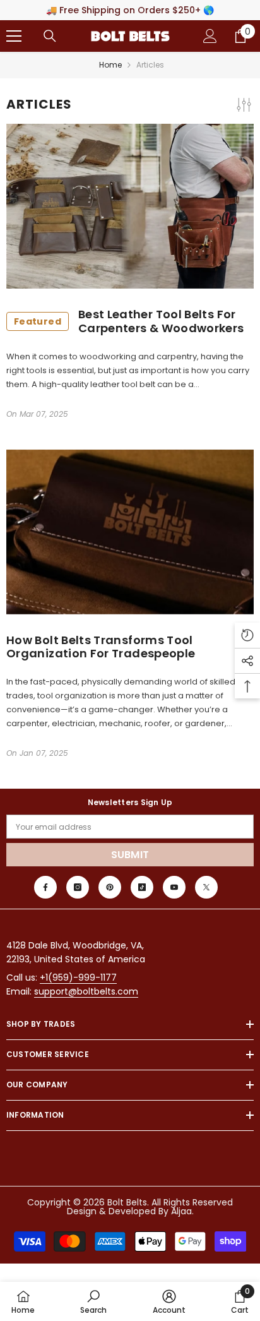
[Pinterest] (109, 887)
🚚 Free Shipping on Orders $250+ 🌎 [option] (130, 10)
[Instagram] (77, 887)
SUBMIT (130, 854)
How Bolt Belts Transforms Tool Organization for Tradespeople (100, 646)
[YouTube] (174, 887)
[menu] (13, 36)
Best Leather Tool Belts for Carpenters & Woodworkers (129, 321)
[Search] (49, 36)
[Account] (210, 36)
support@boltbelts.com (86, 991)
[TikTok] (142, 887)
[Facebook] (45, 887)
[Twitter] (206, 887)
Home (110, 64)
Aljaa (181, 1211)
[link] (93, 1301)
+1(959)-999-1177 (78, 977)
